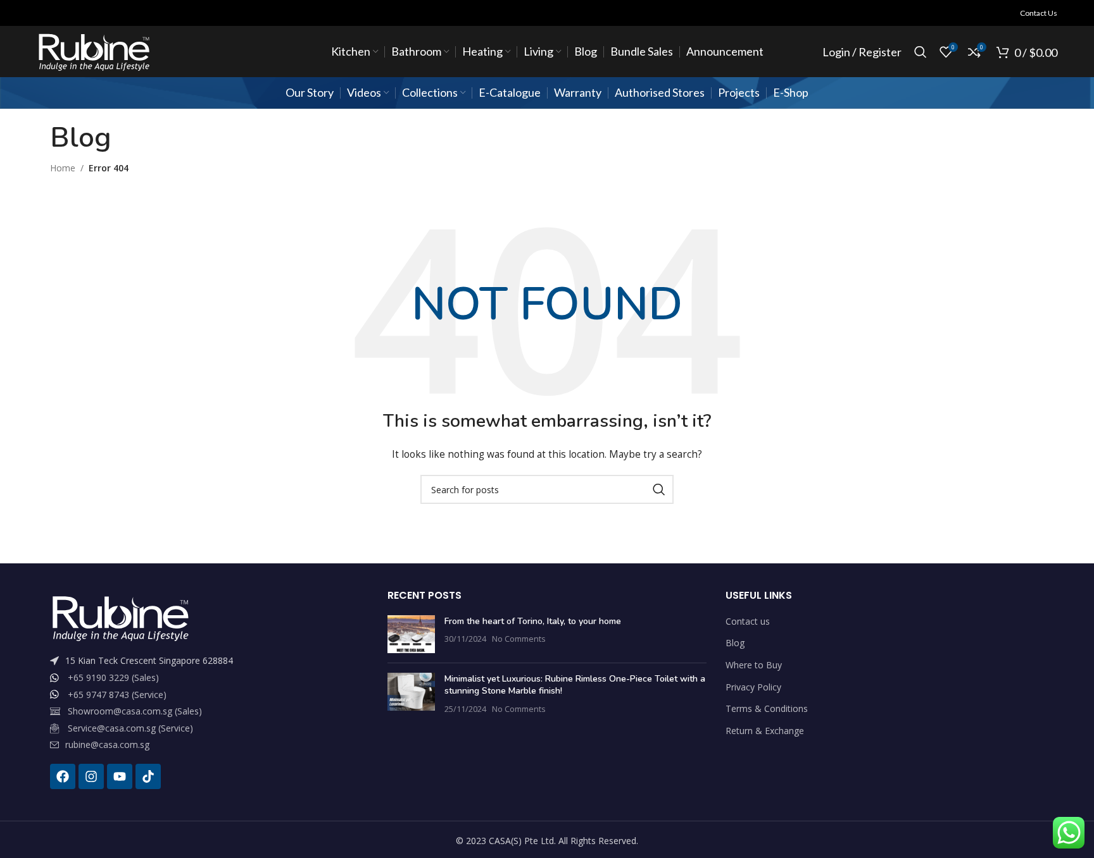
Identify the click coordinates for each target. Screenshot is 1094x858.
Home (62, 168)
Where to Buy (754, 665)
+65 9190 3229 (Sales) (113, 677)
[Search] (920, 51)
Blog (735, 643)
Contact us (748, 621)
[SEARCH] (659, 489)
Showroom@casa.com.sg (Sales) (135, 711)
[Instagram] (91, 776)
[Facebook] (62, 776)
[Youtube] (119, 776)
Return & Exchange (765, 731)
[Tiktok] (148, 776)
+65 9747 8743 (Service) (117, 695)
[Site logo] (93, 51)
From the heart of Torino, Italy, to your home (532, 621)
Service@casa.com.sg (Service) (130, 728)
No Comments (519, 639)
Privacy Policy (753, 687)
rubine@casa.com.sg (107, 744)
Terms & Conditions (767, 708)
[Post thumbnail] (411, 634)
